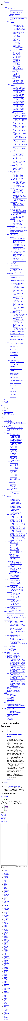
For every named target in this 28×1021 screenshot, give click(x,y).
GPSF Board (16, 42)
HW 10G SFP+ (14, 179)
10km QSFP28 (16, 207)
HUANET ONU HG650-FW (17, 534)
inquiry (8, 779)
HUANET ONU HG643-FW (17, 527)
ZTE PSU (15, 70)
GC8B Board (16, 76)
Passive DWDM (14, 270)
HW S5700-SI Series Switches (17, 663)
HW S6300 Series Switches (17, 339)
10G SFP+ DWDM (18, 177)
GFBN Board (16, 67)
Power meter (13, 394)
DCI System (10, 15)
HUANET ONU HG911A (19, 115)
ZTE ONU (12, 151)
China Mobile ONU (18, 111)
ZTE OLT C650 (17, 56)
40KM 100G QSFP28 (18, 203)
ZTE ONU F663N (17, 160)
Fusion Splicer (13, 385)
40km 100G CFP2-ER (18, 195)
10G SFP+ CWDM (18, 175)
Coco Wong (4, 815)
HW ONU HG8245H (18, 109)
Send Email (3, 814)
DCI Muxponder (14, 19)
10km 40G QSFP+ (17, 191)
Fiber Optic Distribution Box (17, 380)
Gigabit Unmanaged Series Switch (18, 230)
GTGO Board (16, 60)
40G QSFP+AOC (17, 254)
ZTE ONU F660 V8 (18, 158)
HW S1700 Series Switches (17, 275)
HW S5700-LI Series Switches (17, 662)
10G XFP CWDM (17, 223)
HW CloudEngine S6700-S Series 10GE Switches (20, 315)
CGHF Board (16, 45)
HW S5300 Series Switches (17, 336)
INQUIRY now (4, 796)
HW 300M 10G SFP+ (18, 181)
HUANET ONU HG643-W (20, 126)
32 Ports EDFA (14, 355)
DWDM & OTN (11, 8)
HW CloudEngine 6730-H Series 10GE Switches (19, 329)
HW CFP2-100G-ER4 (18, 217)
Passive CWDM (14, 265)
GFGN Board (16, 62)
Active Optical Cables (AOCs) (17, 251)
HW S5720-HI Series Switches (17, 666)
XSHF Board (16, 46)
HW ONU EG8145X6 (18, 92)
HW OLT (12, 22)
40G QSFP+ (13, 188)
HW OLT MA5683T (18, 25)
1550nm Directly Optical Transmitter (16, 705)
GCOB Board (16, 77)
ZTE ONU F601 (17, 163)
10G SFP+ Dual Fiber (18, 178)
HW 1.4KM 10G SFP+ (19, 182)
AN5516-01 (16, 73)
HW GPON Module (18, 49)
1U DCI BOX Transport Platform (18, 17)
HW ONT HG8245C (18, 101)
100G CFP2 (13, 193)
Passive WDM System (12, 263)
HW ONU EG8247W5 (19, 87)
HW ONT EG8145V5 (18, 98)
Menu (5, 7)
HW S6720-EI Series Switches (17, 679)
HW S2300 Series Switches (17, 331)
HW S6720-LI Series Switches (17, 681)
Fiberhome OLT (14, 71)
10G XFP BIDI (17, 221)
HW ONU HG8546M (18, 97)
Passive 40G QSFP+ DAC (19, 244)
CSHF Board (16, 43)
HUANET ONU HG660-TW (17, 538)
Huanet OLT (13, 78)
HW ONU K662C (17, 91)
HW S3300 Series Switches (17, 334)
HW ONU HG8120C (18, 105)
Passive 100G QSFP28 (18, 249)
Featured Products (8, 412)
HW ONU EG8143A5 (18, 95)
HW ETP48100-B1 (18, 48)
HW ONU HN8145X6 (18, 90)
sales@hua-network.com (14, 786)
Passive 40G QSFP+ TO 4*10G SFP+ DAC (19, 246)
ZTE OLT (12, 50)
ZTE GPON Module (18, 69)
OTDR (11, 388)
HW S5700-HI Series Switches (17, 660)
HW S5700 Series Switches (17, 283)
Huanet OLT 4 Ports (18, 80)
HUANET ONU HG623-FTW (17, 524)
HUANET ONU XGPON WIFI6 (18, 533)
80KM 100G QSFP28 (18, 205)
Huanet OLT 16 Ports (18, 83)
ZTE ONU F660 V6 (18, 155)
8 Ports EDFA (13, 349)
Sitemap (6, 782)
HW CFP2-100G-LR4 (18, 216)
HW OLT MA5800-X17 (19, 32)
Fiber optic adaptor (14, 377)
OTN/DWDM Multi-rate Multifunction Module (16, 13)
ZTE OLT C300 (17, 52)
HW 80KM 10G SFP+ (18, 186)
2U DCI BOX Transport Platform (18, 18)
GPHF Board (16, 38)
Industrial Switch (11, 226)
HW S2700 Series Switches (17, 277)
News (5, 399)
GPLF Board (16, 39)
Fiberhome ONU (14, 165)
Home (5, 410)
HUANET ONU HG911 (19, 113)
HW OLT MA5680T (18, 26)
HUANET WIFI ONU (18, 136)
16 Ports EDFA (14, 352)
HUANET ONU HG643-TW (17, 529)
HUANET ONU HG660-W (20, 144)
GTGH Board (16, 59)
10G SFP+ (12, 172)
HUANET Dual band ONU (20, 137)
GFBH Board (16, 63)
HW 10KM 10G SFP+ (18, 184)
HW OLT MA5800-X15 (19, 31)
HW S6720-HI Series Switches (17, 680)
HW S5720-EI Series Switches (17, 665)
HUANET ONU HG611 (19, 116)
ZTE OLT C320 (17, 53)
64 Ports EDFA (14, 357)
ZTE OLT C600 (17, 55)
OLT (8, 21)
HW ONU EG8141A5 (18, 94)
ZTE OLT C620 (17, 57)
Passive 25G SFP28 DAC (19, 248)
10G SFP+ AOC (17, 252)
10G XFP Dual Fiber (18, 220)
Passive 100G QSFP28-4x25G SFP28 (19, 240)
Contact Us (6, 402)
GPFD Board (16, 34)
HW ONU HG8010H (18, 104)
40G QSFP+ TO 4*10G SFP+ (17, 639)
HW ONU (12, 85)
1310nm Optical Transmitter (17, 362)
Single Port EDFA (14, 346)
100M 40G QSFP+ (18, 189)
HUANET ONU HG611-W (20, 119)
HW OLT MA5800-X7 (19, 29)
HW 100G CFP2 (14, 214)
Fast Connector (13, 374)
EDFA (8, 342)
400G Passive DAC (18, 242)
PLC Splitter (13, 391)
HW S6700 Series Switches (17, 313)
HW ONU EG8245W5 (19, 88)
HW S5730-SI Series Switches (17, 672)
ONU (8, 84)
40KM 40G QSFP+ (18, 192)
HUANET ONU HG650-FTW (17, 536)
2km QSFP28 (16, 206)
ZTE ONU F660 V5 (18, 157)
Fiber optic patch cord (15, 383)
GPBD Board (16, 35)
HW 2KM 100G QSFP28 (19, 210)
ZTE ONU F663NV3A (19, 161)
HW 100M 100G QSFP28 (19, 213)
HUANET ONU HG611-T (20, 118)
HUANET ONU (14, 112)
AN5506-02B (16, 170)
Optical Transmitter (11, 360)
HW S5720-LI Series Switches (17, 667)
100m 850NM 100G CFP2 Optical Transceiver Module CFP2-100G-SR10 (20, 198)
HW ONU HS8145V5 (18, 99)
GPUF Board (16, 41)
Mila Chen (3, 818)
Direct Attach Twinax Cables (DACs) (16, 621)
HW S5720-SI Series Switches (17, 669)
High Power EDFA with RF (17, 343)
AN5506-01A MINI (18, 167)
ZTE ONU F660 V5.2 (18, 153)
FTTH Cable (13, 397)
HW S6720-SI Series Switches (17, 683)
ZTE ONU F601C (17, 164)
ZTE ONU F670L (17, 154)
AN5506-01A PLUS (18, 168)
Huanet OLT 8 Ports (18, 81)
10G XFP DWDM (17, 224)
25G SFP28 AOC (17, 258)
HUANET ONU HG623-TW (17, 523)
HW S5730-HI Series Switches (17, 670)
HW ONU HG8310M (18, 102)
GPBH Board (16, 36)
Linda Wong (4, 817)
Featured (6, 401)
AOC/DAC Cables (11, 234)
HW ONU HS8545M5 (18, 108)
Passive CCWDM (14, 268)
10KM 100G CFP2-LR (19, 200)
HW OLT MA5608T (18, 24)
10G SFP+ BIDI (17, 174)
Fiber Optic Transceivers (13, 171)
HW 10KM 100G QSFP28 (19, 212)
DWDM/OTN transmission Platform (16, 422)
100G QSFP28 (13, 202)
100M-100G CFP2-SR (15, 562)
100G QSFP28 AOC (18, 259)
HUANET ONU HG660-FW (17, 540)
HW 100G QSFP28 (15, 209)
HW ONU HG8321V (18, 106)
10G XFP (12, 219)
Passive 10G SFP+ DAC (19, 238)
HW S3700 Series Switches (17, 280)
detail (11, 779)
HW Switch (10, 273)
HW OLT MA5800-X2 (19, 28)
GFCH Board (16, 64)
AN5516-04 (16, 74)
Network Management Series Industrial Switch (17, 232)
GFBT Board (16, 66)
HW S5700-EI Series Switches (17, 659)
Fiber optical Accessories (13, 373)
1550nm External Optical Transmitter (16, 707)
